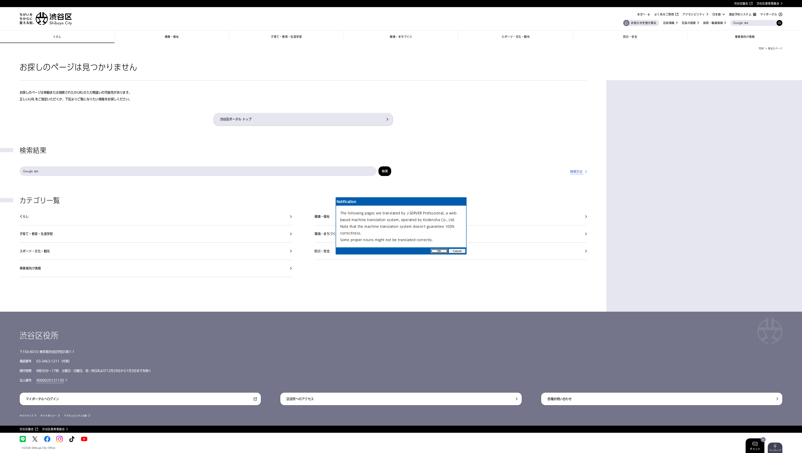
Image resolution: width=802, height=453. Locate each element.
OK (439, 251)
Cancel (457, 251)
